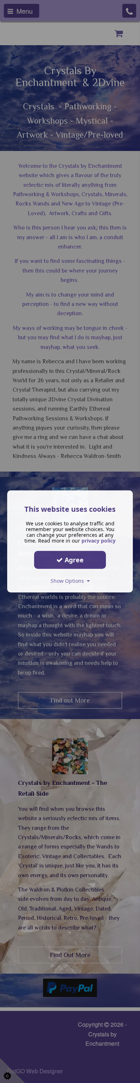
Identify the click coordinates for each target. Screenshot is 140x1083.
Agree (73, 559)
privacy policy (98, 540)
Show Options (69, 580)
